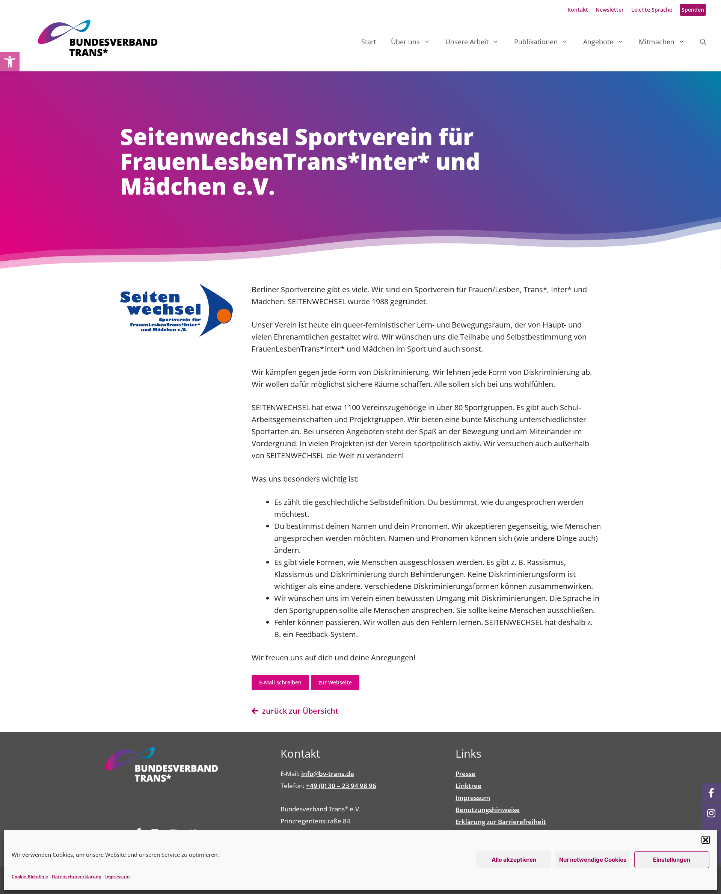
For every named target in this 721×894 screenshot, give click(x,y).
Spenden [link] (693, 9)
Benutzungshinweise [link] (488, 809)
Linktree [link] (468, 785)
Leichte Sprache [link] (651, 9)
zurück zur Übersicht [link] (298, 711)
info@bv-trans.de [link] (327, 773)
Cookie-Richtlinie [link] (30, 876)
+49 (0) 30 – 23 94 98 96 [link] (341, 785)
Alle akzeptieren (514, 859)
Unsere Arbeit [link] (467, 41)
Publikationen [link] (536, 41)
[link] (10, 61)
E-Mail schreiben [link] (280, 682)
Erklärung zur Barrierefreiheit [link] (501, 821)
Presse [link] (465, 773)
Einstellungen (671, 859)
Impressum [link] (117, 876)
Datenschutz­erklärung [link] (76, 876)
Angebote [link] (598, 41)
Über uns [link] (405, 41)
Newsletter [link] (610, 9)
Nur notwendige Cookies (592, 859)
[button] (705, 840)
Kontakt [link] (577, 9)
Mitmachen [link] (656, 41)
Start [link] (368, 41)
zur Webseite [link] (335, 682)
